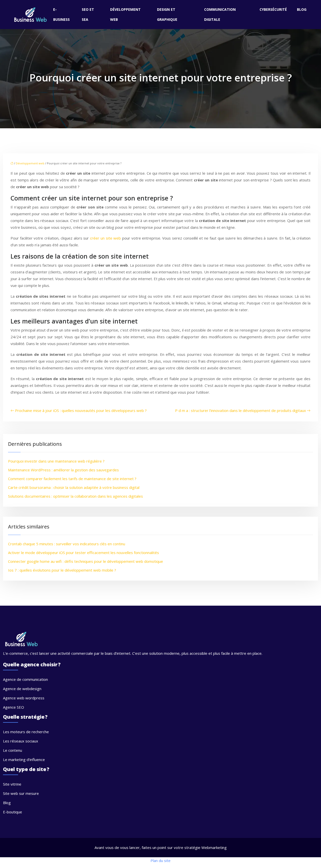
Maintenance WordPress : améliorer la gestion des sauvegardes (63, 469)
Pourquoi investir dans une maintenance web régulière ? (56, 461)
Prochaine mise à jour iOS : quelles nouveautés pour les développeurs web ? (81, 410)
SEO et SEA (88, 14)
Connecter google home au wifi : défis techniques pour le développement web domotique (85, 561)
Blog (301, 9)
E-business (61, 14)
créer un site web (105, 238)
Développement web (125, 14)
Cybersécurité (273, 9)
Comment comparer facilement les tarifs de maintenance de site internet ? (72, 478)
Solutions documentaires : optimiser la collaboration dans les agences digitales (75, 496)
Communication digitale (220, 14)
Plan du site (160, 860)
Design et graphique (167, 14)
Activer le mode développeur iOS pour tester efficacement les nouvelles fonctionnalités (83, 552)
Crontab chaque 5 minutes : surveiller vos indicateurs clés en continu (66, 543)
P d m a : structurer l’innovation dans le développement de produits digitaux (240, 410)
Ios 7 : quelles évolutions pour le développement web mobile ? (62, 570)
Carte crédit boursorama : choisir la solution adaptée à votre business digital (73, 487)
